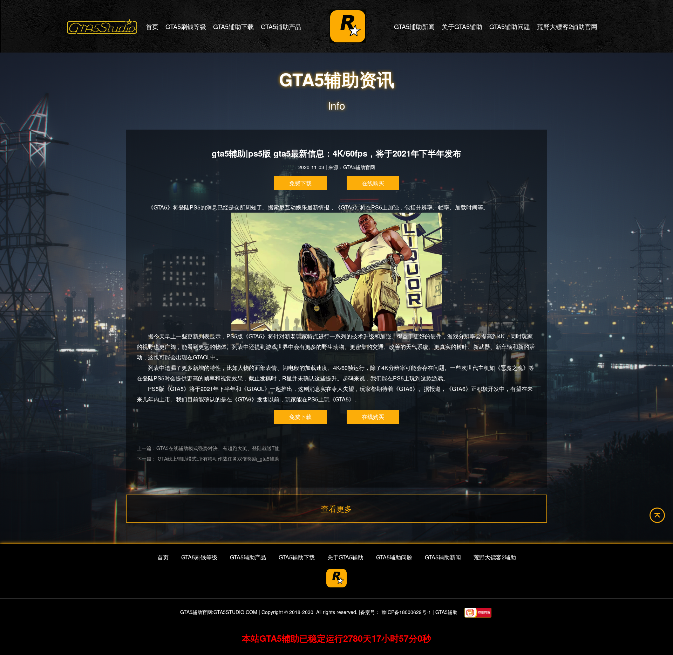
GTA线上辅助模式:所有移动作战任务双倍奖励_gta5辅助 (217, 458)
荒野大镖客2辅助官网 (567, 26)
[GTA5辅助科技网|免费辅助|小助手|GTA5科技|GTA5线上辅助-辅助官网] (102, 26)
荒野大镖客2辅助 (495, 557)
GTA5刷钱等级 (185, 26)
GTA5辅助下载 (233, 26)
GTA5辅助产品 (281, 26)
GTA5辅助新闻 (414, 26)
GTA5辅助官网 (359, 167)
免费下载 (300, 183)
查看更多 (336, 508)
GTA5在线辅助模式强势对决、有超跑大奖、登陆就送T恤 (218, 447)
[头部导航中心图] (347, 26)
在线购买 (373, 183)
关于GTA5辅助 (462, 26)
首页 (152, 26)
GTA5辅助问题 (509, 26)
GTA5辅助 (446, 611)
